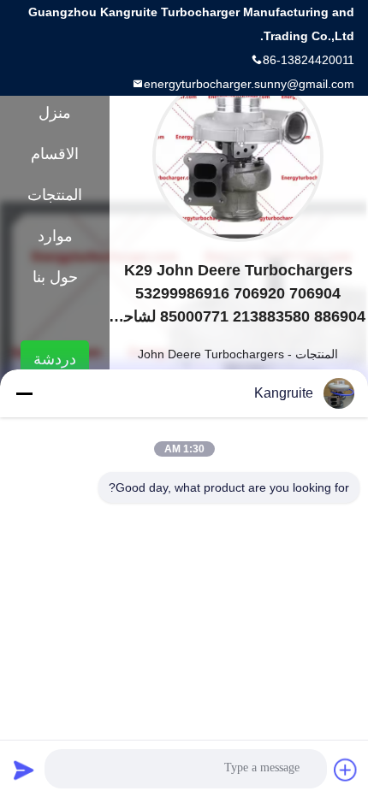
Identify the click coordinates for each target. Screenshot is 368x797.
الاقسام (55, 153)
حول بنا (55, 277)
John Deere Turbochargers (211, 354)
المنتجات (316, 354)
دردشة (54, 359)
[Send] (24, 769)
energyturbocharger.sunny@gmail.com (249, 84)
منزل (55, 112)
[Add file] (346, 769)
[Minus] (24, 393)
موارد (55, 236)
